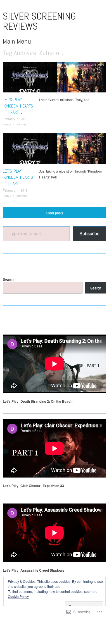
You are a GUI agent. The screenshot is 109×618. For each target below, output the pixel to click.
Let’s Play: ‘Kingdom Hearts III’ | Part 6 (18, 106)
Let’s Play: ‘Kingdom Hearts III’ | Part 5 (18, 177)
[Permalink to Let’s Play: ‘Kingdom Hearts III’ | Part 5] (54, 149)
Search (8, 279)
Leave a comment (15, 124)
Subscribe (89, 233)
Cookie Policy (18, 596)
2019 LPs (83, 64)
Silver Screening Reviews (39, 21)
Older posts (54, 212)
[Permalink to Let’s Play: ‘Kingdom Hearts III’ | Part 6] (54, 78)
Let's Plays (97, 64)
